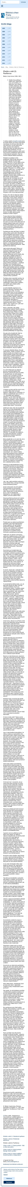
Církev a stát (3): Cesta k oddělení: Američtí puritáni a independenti (12, 1154)
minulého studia (17, 141)
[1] (9, 624)
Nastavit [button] (6, 1174)
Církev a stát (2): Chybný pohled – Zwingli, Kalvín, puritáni (12, 1150)
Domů (2, 67)
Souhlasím (9, 1182)
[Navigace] (2, 6)
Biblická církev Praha (12, 13)
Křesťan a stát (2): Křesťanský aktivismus (11, 1139)
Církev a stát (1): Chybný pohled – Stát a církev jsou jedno (13, 1146)
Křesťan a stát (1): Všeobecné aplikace (13, 1136)
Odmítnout (9, 1178)
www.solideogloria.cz (13, 1161)
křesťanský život (7, 1164)
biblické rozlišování (17, 1164)
